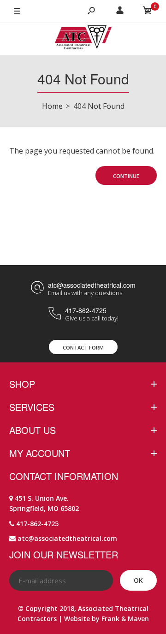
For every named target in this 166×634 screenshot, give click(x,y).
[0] (147, 12)
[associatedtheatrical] (83, 39)
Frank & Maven (125, 618)
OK (138, 580)
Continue (126, 175)
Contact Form (83, 347)
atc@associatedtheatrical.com (92, 285)
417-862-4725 (86, 310)
